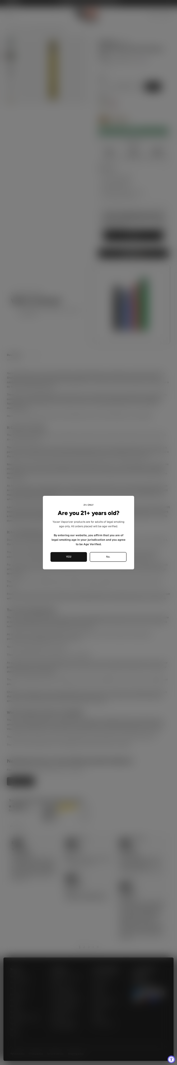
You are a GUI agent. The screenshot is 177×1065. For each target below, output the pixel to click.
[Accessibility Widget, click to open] (171, 1059)
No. (108, 556)
